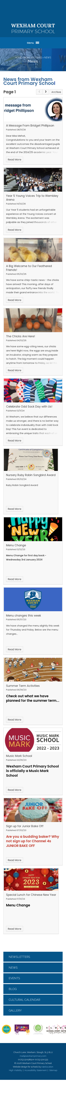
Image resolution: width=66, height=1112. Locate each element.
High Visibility (15, 1070)
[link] (39, 92)
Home (18, 57)
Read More (14, 159)
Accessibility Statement (35, 1070)
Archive (56, 92)
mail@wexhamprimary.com (33, 1056)
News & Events (33, 57)
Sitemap (53, 1070)
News (47, 57)
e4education (47, 1067)
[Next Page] (45, 92)
